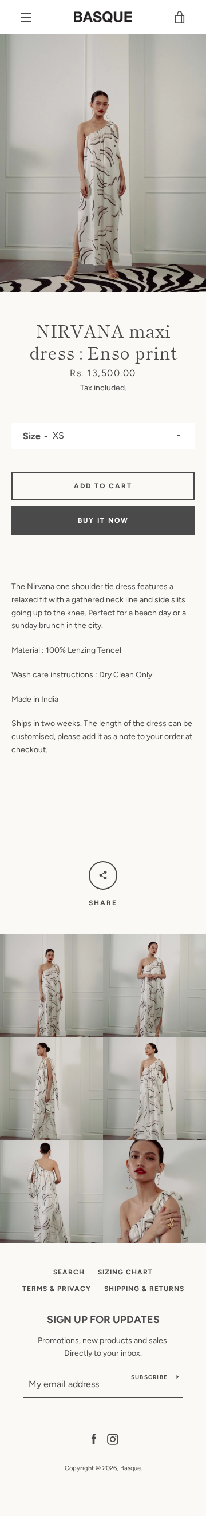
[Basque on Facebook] (94, 1438)
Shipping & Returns (144, 1289)
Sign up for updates (103, 1319)
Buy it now (103, 520)
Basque (130, 1468)
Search (69, 1272)
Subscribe (149, 1377)
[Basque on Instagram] (112, 1438)
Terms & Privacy (56, 1289)
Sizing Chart (125, 1272)
